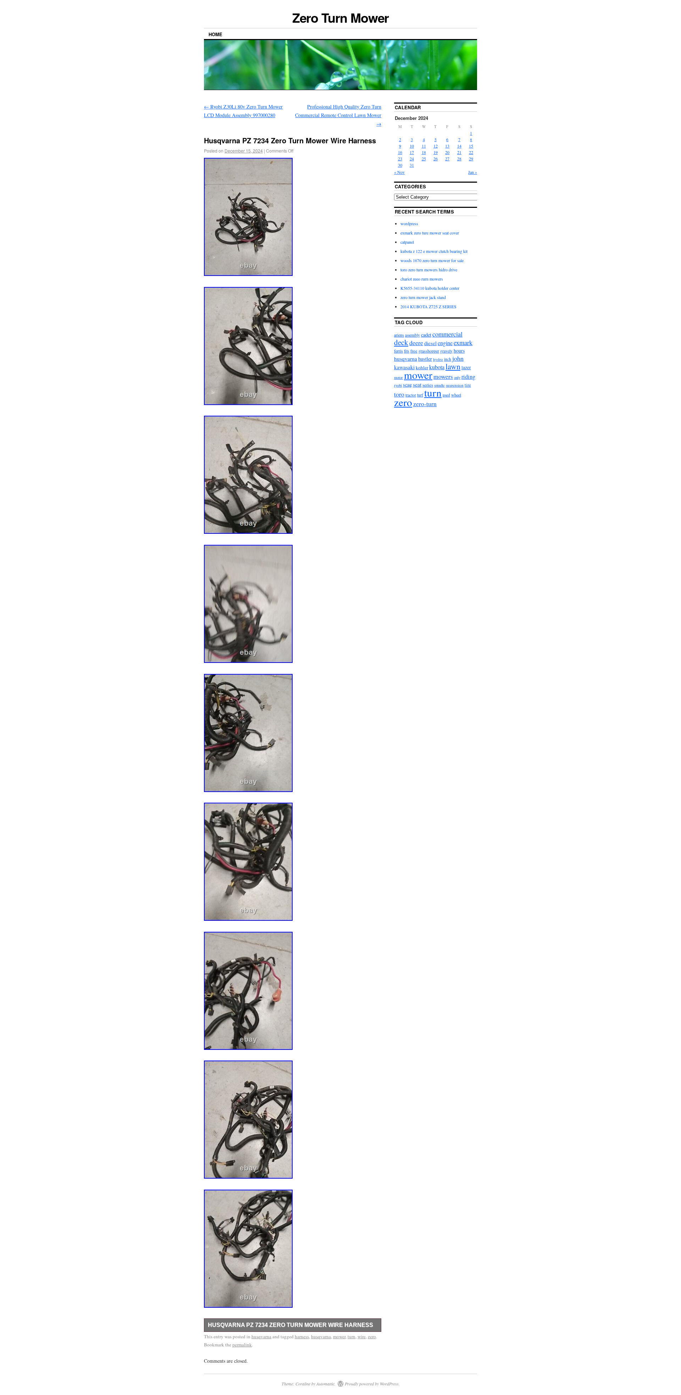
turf (420, 395)
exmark (463, 342)
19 (435, 152)
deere (416, 342)
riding (468, 377)
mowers (443, 376)
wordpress (409, 223)
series (427, 385)
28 (459, 158)
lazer (466, 367)
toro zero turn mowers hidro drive (428, 269)
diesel (430, 343)
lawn (452, 366)
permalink (242, 1344)
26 (435, 158)
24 (412, 158)
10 (412, 146)
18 (424, 152)
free (413, 351)
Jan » (472, 172)
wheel (456, 395)
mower (339, 1336)
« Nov (399, 172)
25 (424, 158)
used (446, 395)
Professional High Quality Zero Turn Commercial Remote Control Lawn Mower (338, 115)
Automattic (325, 1383)
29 (471, 158)
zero (372, 1336)
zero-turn (425, 404)
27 (447, 158)
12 (435, 146)
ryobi (398, 385)
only (457, 377)
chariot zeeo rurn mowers (421, 279)
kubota (436, 367)
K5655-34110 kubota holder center (429, 288)
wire (362, 1336)
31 (412, 165)
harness (302, 1336)
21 (459, 152)
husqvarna (261, 1336)
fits (406, 351)
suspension (455, 385)
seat (417, 384)
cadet (426, 334)
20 (447, 152)
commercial (447, 334)
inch (447, 359)
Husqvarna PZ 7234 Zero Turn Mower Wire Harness (290, 1325)
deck (401, 342)
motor (398, 377)
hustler (425, 358)
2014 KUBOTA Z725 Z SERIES (428, 306)
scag (407, 384)
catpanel (407, 242)
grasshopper (429, 351)
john (458, 358)
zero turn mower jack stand (423, 297)
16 (400, 152)
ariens (399, 335)
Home (215, 34)
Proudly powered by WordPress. (372, 1383)
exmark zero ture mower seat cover (429, 233)
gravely (446, 351)
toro (399, 394)
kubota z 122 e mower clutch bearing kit (433, 251)
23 (400, 158)
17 (412, 152)
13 (447, 146)
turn (351, 1336)
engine (445, 343)
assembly (412, 335)
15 (471, 146)
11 (424, 146)
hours (459, 350)
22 (471, 152)
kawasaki (404, 367)
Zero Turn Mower (340, 17)
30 (400, 165)
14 (459, 146)
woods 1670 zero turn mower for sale (432, 260)
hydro (438, 359)
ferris (398, 351)
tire (468, 385)
